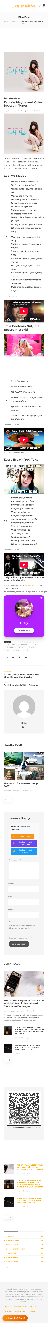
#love (21, 647)
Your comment (15, 860)
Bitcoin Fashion (24, 1262)
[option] (24, 772)
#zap (27, 650)
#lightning (10, 647)
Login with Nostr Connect (22, 851)
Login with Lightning (22, 836)
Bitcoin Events (24, 1257)
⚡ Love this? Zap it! (15, 1318)
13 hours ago (20, 1011)
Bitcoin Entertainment (12, 98)
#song (17, 650)
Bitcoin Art (10, 776)
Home (6, 21)
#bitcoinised (10, 645)
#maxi (8, 650)
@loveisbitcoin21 (32, 585)
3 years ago (11, 111)
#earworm (24, 645)
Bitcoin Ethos (24, 1253)
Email (11, 896)
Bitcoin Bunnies (24, 1240)
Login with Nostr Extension (22, 843)
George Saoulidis (9, 1011)
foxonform (7, 790)
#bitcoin (18, 642)
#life (35, 645)
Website (12, 909)
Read (13, 21)
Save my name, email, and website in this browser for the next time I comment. (23, 928)
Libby (5, 111)
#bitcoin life (31, 642)
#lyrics (31, 647)
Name (11, 883)
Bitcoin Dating (24, 1245)
